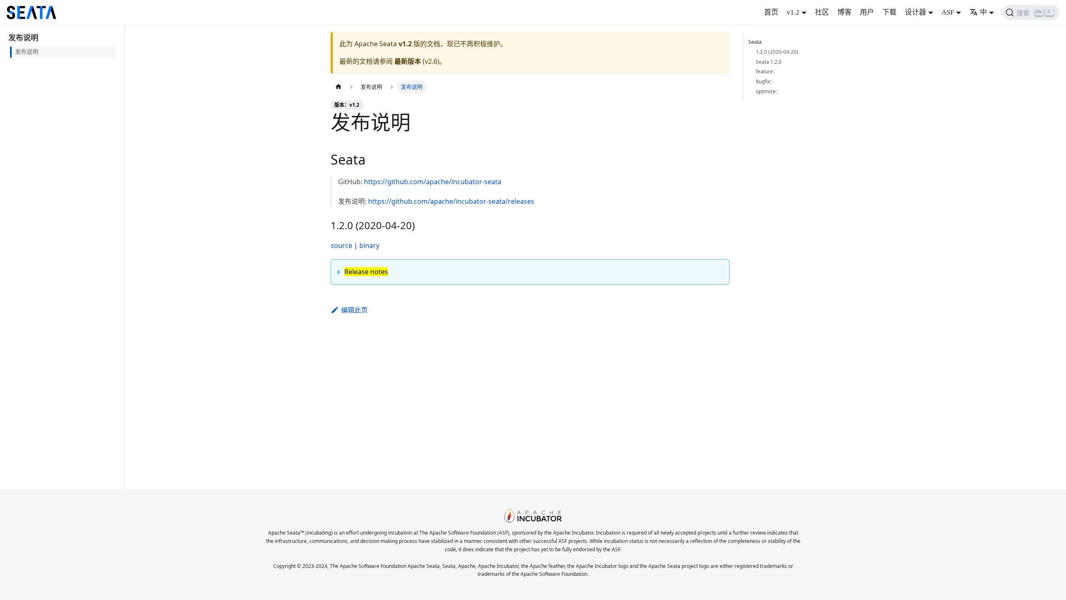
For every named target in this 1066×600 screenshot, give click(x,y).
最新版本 (407, 61)
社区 (822, 12)
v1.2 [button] (793, 12)
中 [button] (983, 12)
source (341, 245)
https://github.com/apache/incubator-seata (432, 181)
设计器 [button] (915, 12)
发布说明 (26, 52)
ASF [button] (947, 12)
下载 (889, 12)
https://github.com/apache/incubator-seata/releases (451, 201)
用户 (867, 12)
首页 (771, 12)
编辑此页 (354, 310)
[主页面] (338, 86)
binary (369, 245)
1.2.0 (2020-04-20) (777, 51)
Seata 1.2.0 (769, 61)
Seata (755, 41)
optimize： (768, 91)
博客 (844, 12)
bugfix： (765, 81)
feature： (767, 71)
